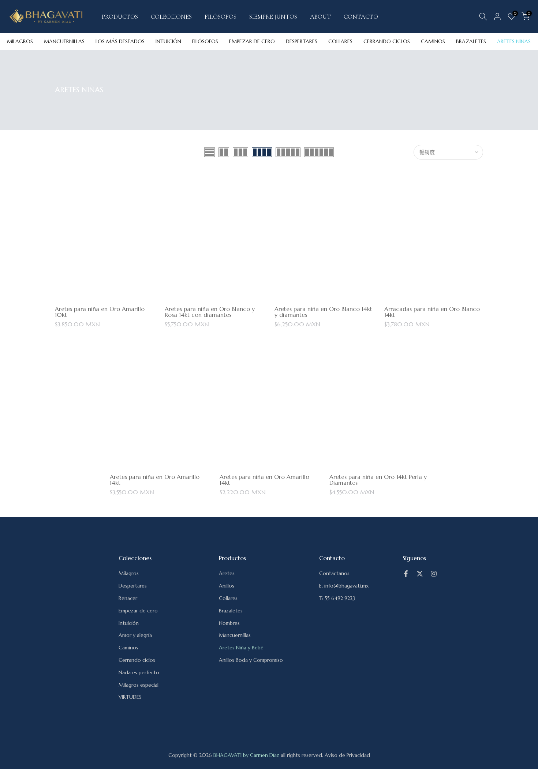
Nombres (229, 623)
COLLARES (340, 41)
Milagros (129, 573)
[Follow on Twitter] (419, 573)
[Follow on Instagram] (433, 573)
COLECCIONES (171, 16)
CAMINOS (433, 41)
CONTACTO (361, 16)
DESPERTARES (301, 41)
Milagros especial (138, 685)
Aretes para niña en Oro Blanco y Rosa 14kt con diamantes (210, 311)
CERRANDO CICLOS (386, 41)
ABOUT (320, 16)
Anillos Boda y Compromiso (251, 660)
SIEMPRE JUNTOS (273, 16)
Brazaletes (231, 610)
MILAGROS (20, 41)
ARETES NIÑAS (514, 41)
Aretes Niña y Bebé (241, 647)
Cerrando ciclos (137, 660)
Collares (228, 598)
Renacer (128, 598)
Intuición (129, 623)
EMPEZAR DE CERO (252, 41)
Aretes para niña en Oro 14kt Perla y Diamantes (378, 479)
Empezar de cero (138, 610)
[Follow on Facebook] (406, 573)
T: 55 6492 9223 (337, 598)
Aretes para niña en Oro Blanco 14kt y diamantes (323, 311)
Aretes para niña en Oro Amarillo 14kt (154, 479)
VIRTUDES (130, 697)
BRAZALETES (471, 41)
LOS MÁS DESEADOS (120, 41)
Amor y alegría (135, 635)
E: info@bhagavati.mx (344, 585)
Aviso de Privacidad (347, 755)
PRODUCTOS (120, 16)
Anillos (226, 585)
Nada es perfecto (139, 672)
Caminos (128, 647)
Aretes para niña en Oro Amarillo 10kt (100, 311)
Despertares (133, 585)
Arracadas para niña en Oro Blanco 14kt (432, 311)
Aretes (227, 573)
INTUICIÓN (168, 41)
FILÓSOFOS (220, 16)
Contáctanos (334, 573)
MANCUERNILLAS (64, 41)
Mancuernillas (235, 635)
